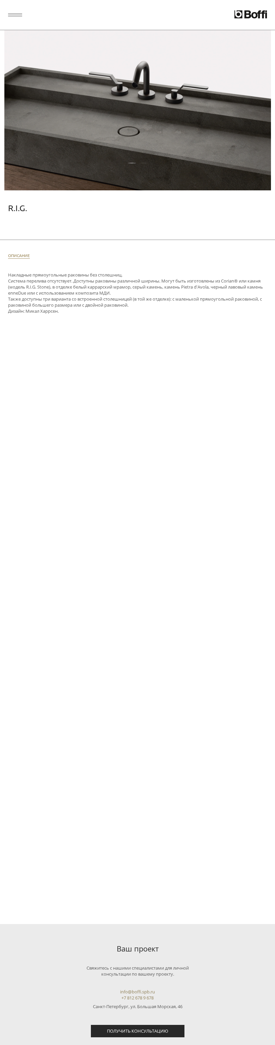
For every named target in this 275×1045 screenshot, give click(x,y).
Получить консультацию (137, 1031)
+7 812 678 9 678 (137, 998)
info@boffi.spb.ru (137, 992)
